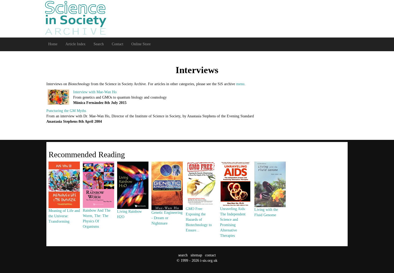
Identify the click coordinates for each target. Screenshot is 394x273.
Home (52, 44)
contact (210, 255)
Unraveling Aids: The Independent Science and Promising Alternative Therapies (233, 222)
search (183, 255)
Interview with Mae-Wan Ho (95, 92)
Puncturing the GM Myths (66, 111)
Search (99, 44)
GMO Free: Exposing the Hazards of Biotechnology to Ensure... (199, 219)
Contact (117, 44)
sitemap (196, 255)
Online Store (141, 44)
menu (240, 84)
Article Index (75, 44)
